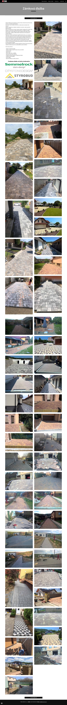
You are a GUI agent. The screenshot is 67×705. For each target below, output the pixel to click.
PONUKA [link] (56, 1)
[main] (33, 9)
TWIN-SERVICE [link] (44, 1)
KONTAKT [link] (62, 1)
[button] (66, 1)
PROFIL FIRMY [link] (50, 1)
